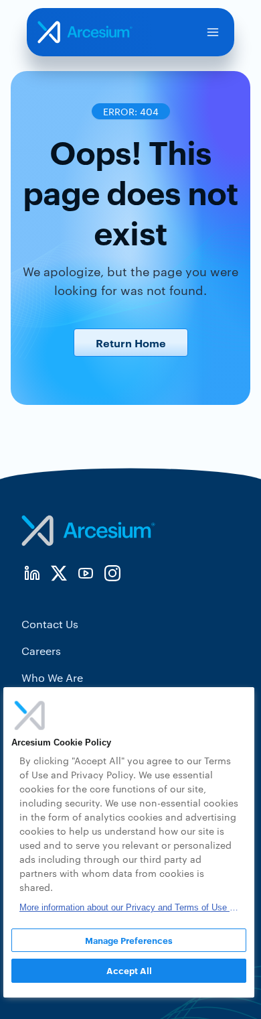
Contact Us (49, 624)
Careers (41, 651)
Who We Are (52, 677)
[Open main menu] (213, 32)
